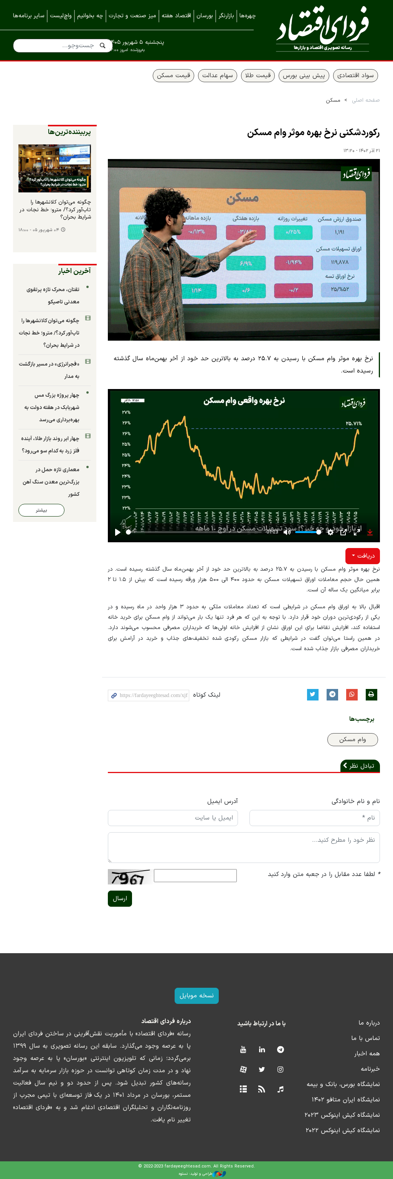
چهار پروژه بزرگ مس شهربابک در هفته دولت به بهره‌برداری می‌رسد (51, 407)
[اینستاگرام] (280, 1070)
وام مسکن (352, 739)
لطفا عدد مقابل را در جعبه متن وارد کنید (324, 874)
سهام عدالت (217, 75)
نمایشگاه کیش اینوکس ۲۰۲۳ (342, 1115)
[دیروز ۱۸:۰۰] (54, 168)
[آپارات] (243, 1070)
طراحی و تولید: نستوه (195, 1174)
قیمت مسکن (173, 75)
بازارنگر (226, 16)
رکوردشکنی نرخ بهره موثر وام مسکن (313, 133)
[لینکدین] (262, 1050)
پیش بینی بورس (304, 75)
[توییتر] (262, 1070)
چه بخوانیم (90, 16)
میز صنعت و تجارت (132, 16)
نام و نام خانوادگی (356, 801)
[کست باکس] (280, 1090)
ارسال (120, 898)
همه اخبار (367, 1053)
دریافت (365, 556)
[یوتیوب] (243, 1050)
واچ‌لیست (61, 16)
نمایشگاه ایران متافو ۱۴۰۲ (346, 1099)
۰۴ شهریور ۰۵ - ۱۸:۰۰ (38, 230)
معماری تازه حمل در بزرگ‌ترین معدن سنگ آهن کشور (51, 482)
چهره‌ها (247, 16)
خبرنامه (370, 1069)
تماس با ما (365, 1038)
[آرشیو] (243, 1090)
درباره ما (369, 1023)
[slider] (194, 532)
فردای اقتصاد (322, 30)
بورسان (204, 16)
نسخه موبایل (197, 995)
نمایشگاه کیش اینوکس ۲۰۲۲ (342, 1130)
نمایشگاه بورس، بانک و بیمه (343, 1084)
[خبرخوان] (262, 1090)
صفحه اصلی (366, 100)
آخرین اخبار (74, 271)
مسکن (333, 100)
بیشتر (41, 510)
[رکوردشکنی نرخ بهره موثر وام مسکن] (244, 250)
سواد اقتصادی (355, 75)
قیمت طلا (258, 75)
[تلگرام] (280, 1050)
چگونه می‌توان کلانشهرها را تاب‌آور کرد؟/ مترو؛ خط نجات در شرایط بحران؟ (55, 210)
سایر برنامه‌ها (29, 16)
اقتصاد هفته (176, 16)
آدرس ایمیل (222, 801)
